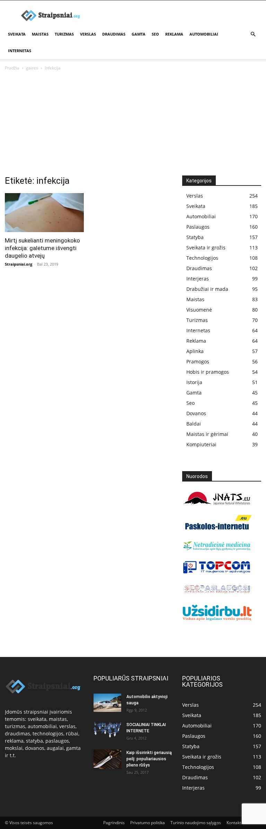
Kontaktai (236, 823)
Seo (155, 34)
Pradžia (12, 68)
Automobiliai (203, 34)
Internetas (19, 50)
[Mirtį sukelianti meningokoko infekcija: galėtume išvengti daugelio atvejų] (44, 212)
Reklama (174, 34)
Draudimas (113, 34)
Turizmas (64, 34)
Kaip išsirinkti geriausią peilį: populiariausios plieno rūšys (149, 759)
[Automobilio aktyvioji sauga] (107, 703)
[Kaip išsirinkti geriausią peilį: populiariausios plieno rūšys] (107, 759)
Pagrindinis (114, 823)
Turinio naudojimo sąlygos (195, 823)
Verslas (88, 34)
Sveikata (17, 34)
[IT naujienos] (216, 572)
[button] (253, 34)
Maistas (40, 34)
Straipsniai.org (18, 264)
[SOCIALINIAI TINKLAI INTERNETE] (107, 730)
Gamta (138, 34)
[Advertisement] (133, 123)
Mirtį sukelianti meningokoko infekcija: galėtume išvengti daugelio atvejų (42, 248)
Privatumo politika (147, 823)
